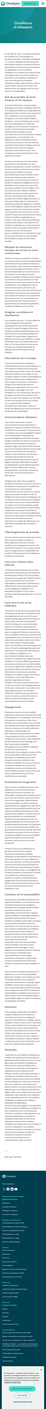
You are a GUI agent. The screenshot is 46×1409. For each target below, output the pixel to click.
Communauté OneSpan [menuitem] (10, 1297)
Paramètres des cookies (22, 1402)
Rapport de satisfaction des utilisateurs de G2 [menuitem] (17, 1336)
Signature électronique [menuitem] (10, 1199)
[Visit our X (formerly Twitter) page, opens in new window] (4, 1189)
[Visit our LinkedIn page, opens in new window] (12, 1189)
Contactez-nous (30, 3)
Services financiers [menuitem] (8, 1250)
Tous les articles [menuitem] (7, 1361)
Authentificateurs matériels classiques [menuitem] (14, 1227)
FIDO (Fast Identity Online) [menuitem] (11, 1349)
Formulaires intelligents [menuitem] (10, 1214)
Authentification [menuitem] (7, 1265)
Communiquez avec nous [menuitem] (10, 1324)
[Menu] (43, 3)
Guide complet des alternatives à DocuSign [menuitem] (16, 1332)
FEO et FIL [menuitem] (5, 1258)
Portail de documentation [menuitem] (10, 1293)
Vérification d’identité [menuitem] (9, 1207)
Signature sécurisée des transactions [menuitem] (14, 1269)
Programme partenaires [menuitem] (10, 1285)
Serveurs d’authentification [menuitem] (11, 1242)
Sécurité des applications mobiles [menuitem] (13, 1230)
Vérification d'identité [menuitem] (9, 1357)
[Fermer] (41, 1369)
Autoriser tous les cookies (22, 1389)
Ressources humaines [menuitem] (9, 1262)
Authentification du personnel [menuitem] (12, 1277)
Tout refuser (22, 1395)
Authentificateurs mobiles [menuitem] (10, 1234)
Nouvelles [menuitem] (5, 1313)
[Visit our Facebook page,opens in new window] (8, 1189)
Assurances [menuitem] (6, 1254)
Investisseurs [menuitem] (6, 1320)
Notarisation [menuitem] (6, 1203)
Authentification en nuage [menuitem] (10, 1238)
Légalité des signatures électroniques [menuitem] (14, 1289)
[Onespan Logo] (10, 3)
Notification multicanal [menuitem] (9, 1210)
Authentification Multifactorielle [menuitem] (12, 1353)
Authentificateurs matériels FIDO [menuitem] (13, 1223)
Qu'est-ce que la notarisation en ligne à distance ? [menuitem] (18, 1340)
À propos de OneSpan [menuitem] (9, 1305)
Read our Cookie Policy (13, 1382)
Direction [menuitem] (5, 1316)
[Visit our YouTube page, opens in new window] (16, 1189)
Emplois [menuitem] (5, 1309)
